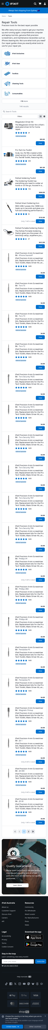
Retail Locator (30, 914)
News (27, 925)
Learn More (17, 885)
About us (5, 907)
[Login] (45, 4)
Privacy (4, 940)
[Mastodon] (28, 983)
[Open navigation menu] (2, 4)
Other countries (35, 1027)
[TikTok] (6, 983)
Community (29, 907)
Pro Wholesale (30, 911)
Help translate (22, 977)
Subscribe (40, 961)
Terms (4, 943)
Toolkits (15, 73)
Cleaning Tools (17, 83)
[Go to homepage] (12, 4)
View (40, 143)
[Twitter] (15, 983)
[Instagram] (19, 983)
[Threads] (37, 983)
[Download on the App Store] (34, 937)
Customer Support (9, 911)
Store (4, 16)
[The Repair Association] (41, 983)
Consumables (17, 93)
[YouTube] (24, 983)
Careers (5, 918)
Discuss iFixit (6, 914)
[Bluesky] (33, 984)
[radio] (41, 116)
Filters (20, 116)
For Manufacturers (32, 918)
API (3, 921)
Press (27, 921)
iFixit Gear (16, 63)
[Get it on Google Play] (34, 944)
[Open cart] (40, 4)
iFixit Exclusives (18, 53)
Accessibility (6, 936)
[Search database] (35, 4)
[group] (42, 116)
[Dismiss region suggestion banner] (45, 1016)
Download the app (33, 932)
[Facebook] (10, 983)
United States (11, 1027)
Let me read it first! (11, 966)
